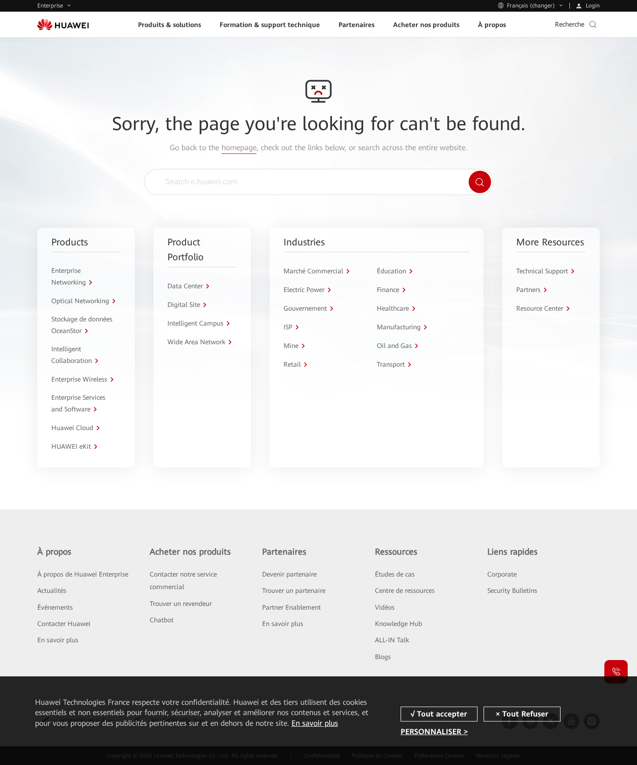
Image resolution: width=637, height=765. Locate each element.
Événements (55, 607)
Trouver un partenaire (293, 590)
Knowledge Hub (398, 623)
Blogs (383, 657)
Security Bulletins (512, 590)
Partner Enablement (291, 607)
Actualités (51, 590)
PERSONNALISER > (434, 731)
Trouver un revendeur (181, 603)
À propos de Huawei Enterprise (82, 574)
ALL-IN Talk (392, 640)
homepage (239, 147)
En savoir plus (57, 640)
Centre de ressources (405, 590)
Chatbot (161, 620)
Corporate (502, 574)
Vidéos (385, 607)
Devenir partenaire (289, 574)
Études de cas (395, 574)
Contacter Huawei (63, 623)
